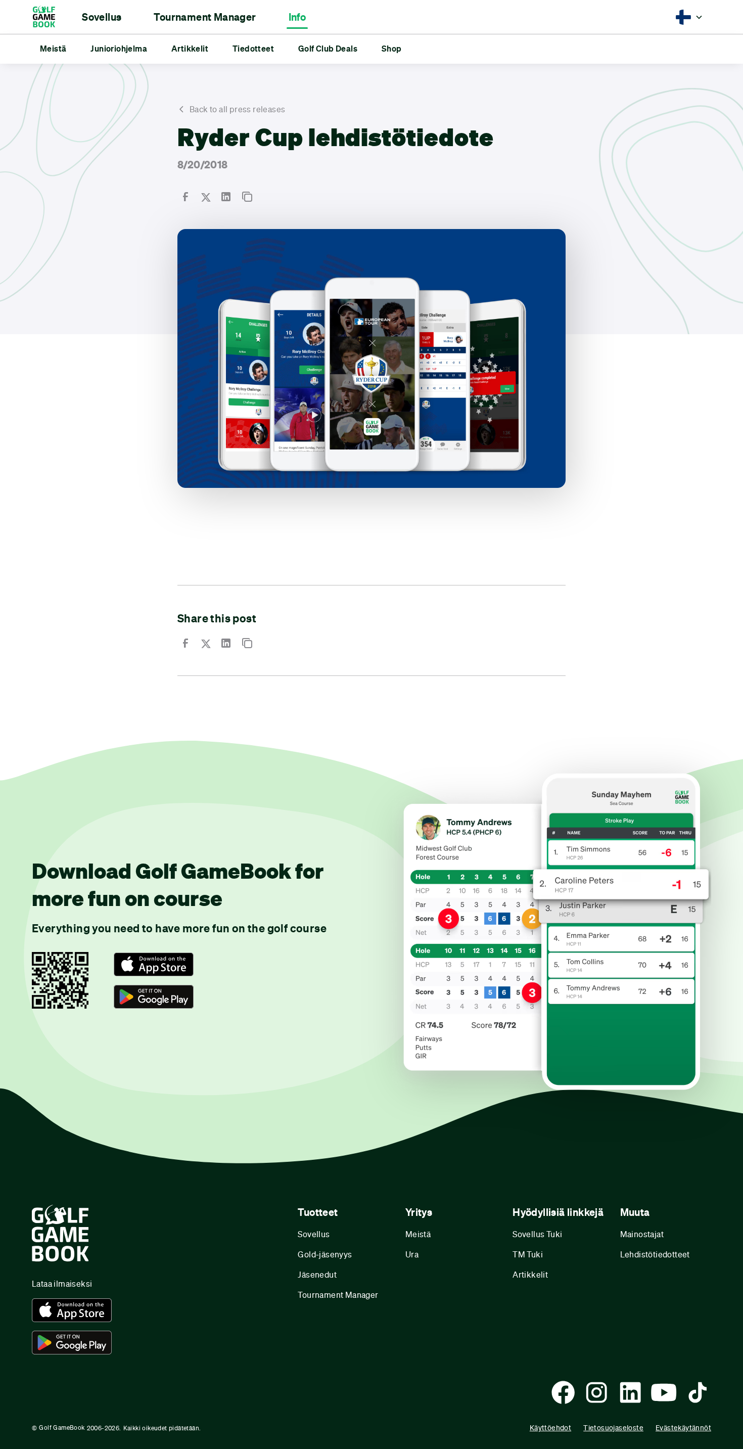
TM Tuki (528, 1254)
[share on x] (206, 197)
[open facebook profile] (563, 1392)
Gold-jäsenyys (325, 1254)
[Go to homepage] (49, 17)
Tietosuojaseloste (613, 1427)
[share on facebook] (185, 197)
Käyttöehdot (550, 1427)
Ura (412, 1254)
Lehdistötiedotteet (655, 1254)
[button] (101, 17)
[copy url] (247, 197)
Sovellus (314, 1234)
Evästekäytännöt (683, 1427)
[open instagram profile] (596, 1392)
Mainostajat (642, 1234)
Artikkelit (530, 1274)
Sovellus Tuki (537, 1234)
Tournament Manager (338, 1294)
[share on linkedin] (226, 197)
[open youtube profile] (663, 1392)
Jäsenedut (317, 1274)
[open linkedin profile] (630, 1392)
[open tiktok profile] (697, 1392)
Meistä (418, 1234)
